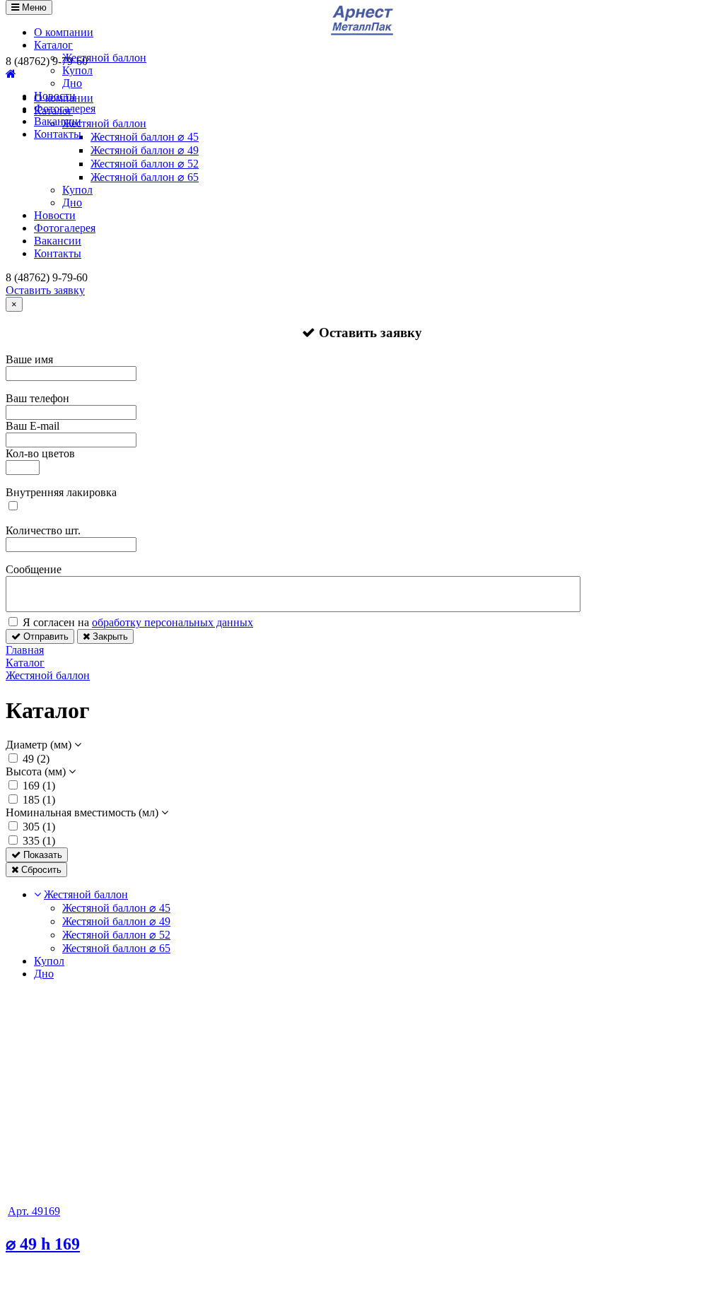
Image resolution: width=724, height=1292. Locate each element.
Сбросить (40, 869)
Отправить (45, 636)
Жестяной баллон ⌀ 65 (144, 177)
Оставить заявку (45, 290)
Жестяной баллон (104, 58)
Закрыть (109, 636)
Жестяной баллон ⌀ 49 (144, 150)
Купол (77, 70)
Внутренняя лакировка (61, 492)
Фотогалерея (64, 108)
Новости (55, 96)
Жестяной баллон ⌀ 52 (144, 164)
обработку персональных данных (172, 622)
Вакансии (57, 121)
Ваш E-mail (32, 426)
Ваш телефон (37, 398)
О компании (63, 32)
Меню (33, 7)
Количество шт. (43, 530)
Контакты (57, 134)
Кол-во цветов (40, 453)
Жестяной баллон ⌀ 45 (116, 908)
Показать (41, 855)
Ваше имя (29, 359)
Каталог (53, 45)
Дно (72, 83)
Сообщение (34, 569)
